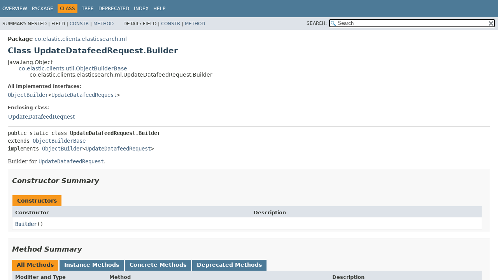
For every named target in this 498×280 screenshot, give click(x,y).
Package (42, 8)
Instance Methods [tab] (91, 265)
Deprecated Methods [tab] (229, 265)
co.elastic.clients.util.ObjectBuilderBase (73, 68)
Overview (14, 8)
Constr (79, 23)
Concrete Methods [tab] (158, 265)
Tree (88, 8)
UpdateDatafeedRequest (84, 95)
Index (141, 8)
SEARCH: (317, 23)
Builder (26, 224)
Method (103, 23)
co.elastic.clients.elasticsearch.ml (81, 39)
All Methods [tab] (35, 265)
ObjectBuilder (28, 95)
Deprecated (113, 8)
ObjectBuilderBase (59, 141)
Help (159, 8)
